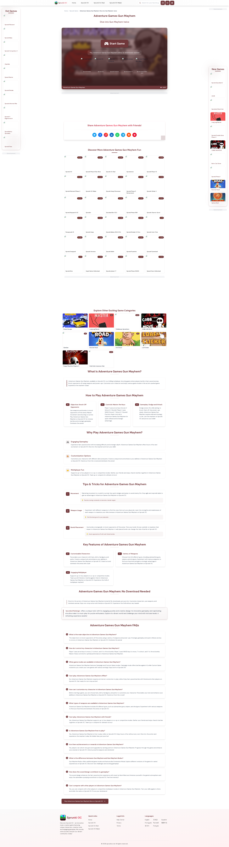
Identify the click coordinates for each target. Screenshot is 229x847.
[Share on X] (94, 135)
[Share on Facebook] (100, 135)
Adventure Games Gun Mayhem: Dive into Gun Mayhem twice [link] (98, 11)
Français (156, 826)
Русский (156, 823)
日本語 (155, 820)
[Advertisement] (11, 181)
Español (164, 820)
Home (74, 3)
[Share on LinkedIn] (111, 135)
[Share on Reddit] (129, 135)
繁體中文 (164, 823)
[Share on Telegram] (123, 135)
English (147, 820)
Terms (119, 826)
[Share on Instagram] (106, 135)
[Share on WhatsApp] (117, 135)
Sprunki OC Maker (116, 3)
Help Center (120, 820)
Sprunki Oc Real (99, 3)
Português (148, 823)
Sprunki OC (85, 3)
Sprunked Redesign (73, 611)
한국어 (147, 826)
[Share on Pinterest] (134, 135)
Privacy (119, 823)
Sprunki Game (74, 11)
